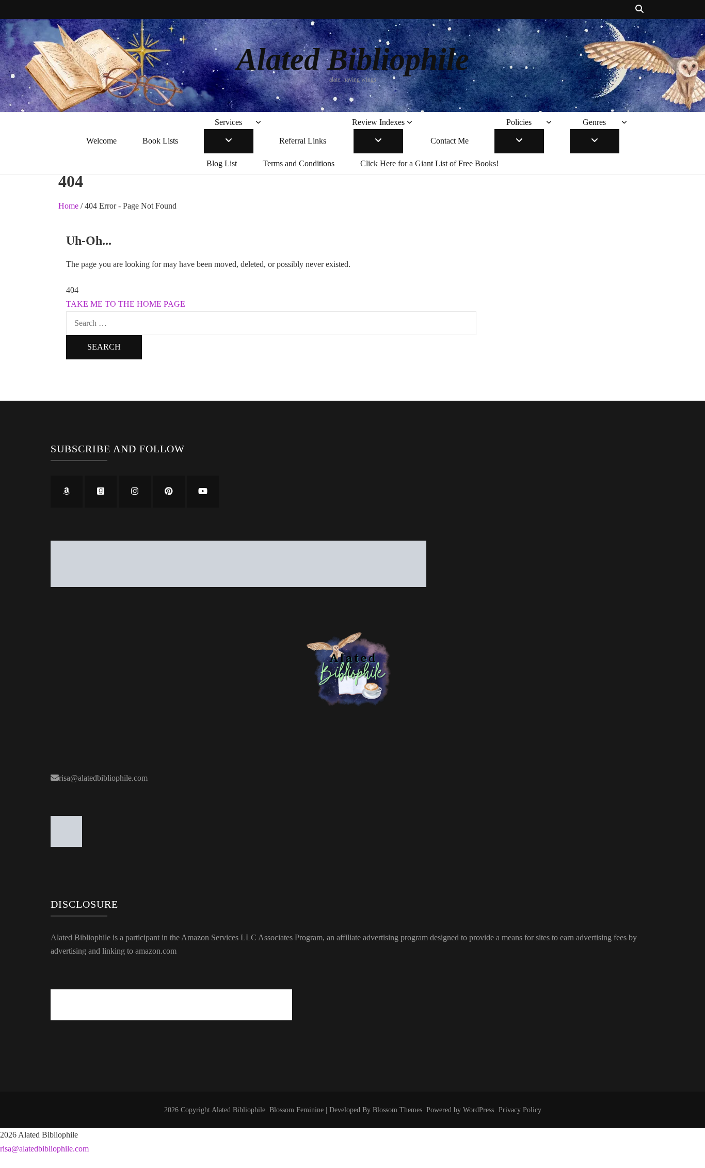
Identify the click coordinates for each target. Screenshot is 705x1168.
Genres (594, 122)
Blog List (221, 163)
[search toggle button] (639, 10)
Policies (519, 122)
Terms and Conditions (298, 163)
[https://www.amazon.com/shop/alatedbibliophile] (67, 492)
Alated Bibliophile (352, 59)
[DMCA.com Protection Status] (66, 844)
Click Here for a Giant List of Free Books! (429, 163)
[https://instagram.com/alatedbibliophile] (135, 492)
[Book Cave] (238, 584)
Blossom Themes (397, 1110)
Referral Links (302, 140)
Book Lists (160, 140)
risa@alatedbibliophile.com (103, 778)
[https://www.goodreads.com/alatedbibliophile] (101, 492)
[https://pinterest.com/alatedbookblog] (169, 492)
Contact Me (449, 140)
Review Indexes (378, 122)
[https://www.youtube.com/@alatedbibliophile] (203, 492)
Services (228, 122)
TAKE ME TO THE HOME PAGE (125, 303)
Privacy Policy (520, 1110)
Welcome (101, 140)
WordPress (478, 1110)
